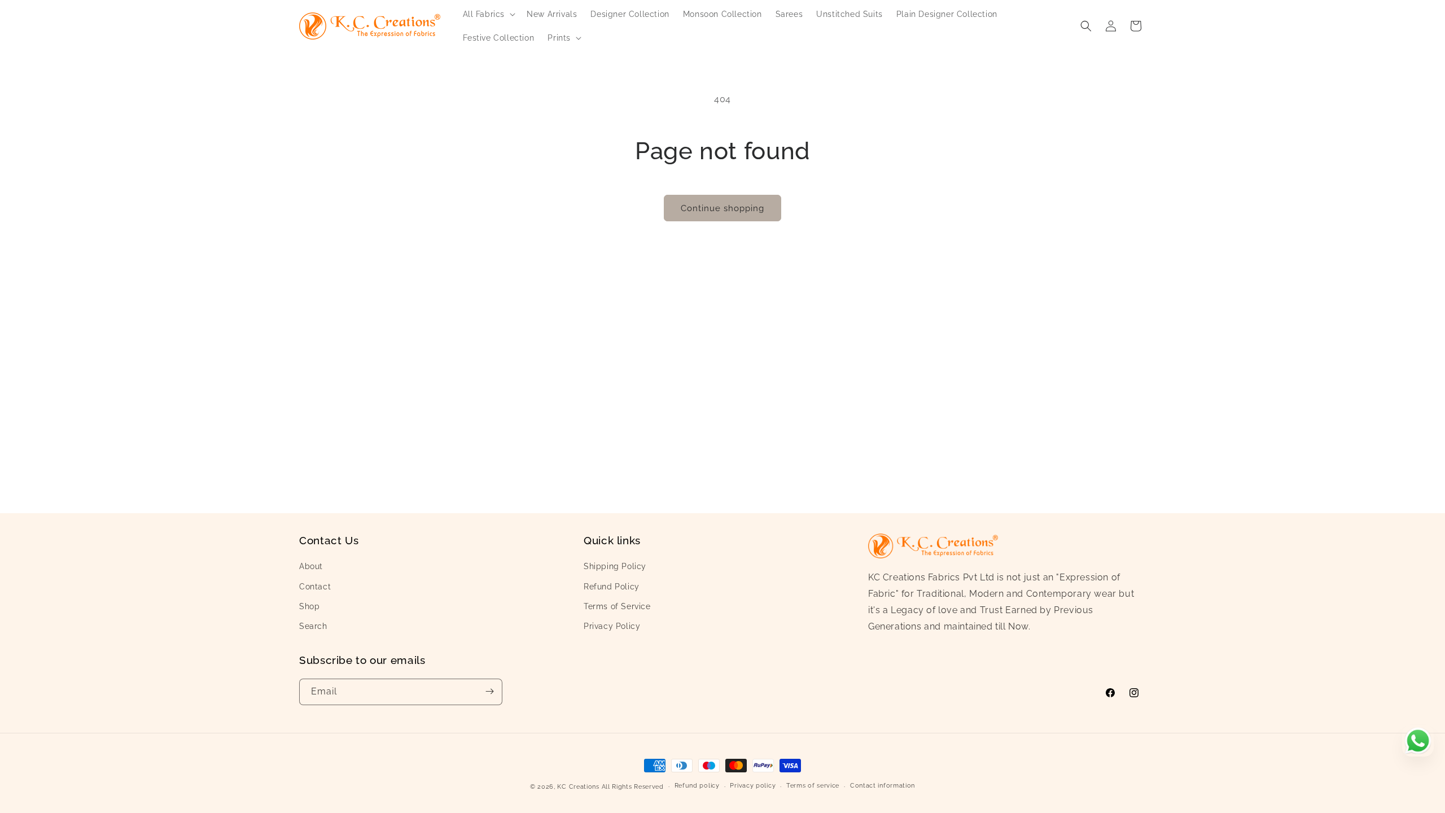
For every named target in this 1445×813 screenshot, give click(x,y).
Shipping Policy (615, 566)
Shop (309, 606)
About (311, 566)
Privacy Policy (612, 626)
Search (313, 626)
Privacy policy (753, 786)
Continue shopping (722, 208)
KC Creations (578, 786)
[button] (488, 14)
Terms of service (812, 786)
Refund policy (697, 786)
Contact (315, 586)
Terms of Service (617, 606)
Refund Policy (612, 586)
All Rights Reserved (633, 786)
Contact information (882, 786)
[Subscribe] (489, 691)
